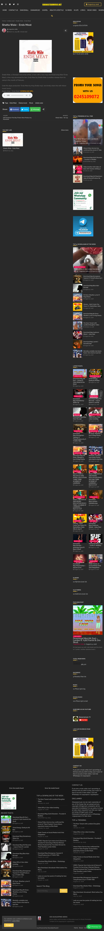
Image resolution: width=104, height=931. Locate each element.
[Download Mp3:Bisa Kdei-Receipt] (77, 288)
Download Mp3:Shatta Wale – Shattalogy (51, 861)
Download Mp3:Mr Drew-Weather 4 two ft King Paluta (92, 314)
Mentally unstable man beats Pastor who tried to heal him (92, 352)
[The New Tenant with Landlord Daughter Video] (77, 325)
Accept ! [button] (9, 925)
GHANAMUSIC (35, 10)
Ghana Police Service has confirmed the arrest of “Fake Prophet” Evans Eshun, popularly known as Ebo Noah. (92, 151)
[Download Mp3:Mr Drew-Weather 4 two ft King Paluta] (77, 316)
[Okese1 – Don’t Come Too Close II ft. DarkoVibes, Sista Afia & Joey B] (77, 307)
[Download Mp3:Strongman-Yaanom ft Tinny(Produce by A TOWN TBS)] (77, 279)
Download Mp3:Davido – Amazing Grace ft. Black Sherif (79, 546)
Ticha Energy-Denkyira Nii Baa (94, 379)
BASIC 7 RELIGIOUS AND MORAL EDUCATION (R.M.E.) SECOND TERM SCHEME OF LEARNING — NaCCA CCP (95, 479)
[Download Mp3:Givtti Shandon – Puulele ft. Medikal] (77, 160)
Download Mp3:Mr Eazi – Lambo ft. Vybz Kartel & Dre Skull (79, 381)
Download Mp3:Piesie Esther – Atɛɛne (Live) (79, 565)
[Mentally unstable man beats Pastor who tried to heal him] (77, 353)
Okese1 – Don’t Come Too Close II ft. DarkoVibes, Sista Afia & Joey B (92, 306)
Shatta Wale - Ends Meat (11, 148)
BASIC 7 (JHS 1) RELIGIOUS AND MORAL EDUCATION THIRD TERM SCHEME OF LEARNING (80, 478)
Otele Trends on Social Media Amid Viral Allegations (95, 565)
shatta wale (10, 21)
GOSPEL (45, 10)
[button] (52, 16)
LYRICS (82, 10)
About (81, 928)
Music (31, 103)
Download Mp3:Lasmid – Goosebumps (91, 342)
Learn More (16, 921)
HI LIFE (76, 10)
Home (4, 21)
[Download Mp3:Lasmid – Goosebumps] (77, 344)
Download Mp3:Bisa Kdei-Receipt (91, 286)
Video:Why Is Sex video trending (94, 418)
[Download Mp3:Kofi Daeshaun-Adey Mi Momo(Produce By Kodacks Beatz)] (77, 179)
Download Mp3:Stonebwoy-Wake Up (78, 400)
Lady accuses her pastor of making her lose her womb (52, 877)
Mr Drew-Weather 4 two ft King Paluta (91, 296)
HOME (5, 10)
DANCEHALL (24, 10)
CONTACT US (13, 10)
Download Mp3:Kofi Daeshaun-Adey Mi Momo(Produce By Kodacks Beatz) (92, 178)
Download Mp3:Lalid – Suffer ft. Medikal (95, 544)
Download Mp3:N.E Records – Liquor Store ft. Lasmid (95, 400)
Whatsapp (36, 109)
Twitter (26, 109)
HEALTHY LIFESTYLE (56, 10)
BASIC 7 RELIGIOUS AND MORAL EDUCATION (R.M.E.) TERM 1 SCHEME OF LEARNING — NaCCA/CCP (79, 504)
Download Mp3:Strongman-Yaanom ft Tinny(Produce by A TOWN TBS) (92, 278)
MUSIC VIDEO (92, 10)
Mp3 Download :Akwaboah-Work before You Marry (52, 869)
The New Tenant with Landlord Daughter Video (91, 324)
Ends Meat (13, 103)
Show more (64, 130)
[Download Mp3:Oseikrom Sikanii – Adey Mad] (77, 335)
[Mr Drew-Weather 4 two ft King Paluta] (77, 297)
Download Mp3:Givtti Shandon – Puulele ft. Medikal (92, 158)
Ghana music (23, 103)
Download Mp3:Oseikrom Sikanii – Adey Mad (91, 333)
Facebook (16, 109)
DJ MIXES (69, 10)
